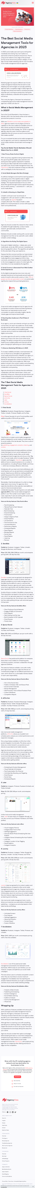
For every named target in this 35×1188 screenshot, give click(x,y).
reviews (3, 447)
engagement (13, 445)
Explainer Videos (5, 1130)
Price (2, 416)
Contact (3, 1127)
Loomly (6, 402)
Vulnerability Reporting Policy (20, 1181)
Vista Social (4, 167)
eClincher (10, 734)
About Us (4, 1118)
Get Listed (4, 1156)
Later (5, 400)
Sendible (7, 394)
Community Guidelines (7, 1176)
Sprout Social (8, 396)
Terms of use (10, 1181)
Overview (4, 1153)
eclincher (7, 398)
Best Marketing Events (6, 1169)
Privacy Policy (5, 1181)
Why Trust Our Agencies (7, 1145)
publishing (6, 445)
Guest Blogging (5, 1174)
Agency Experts (5, 1171)
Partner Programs (5, 1161)
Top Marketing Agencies (7, 1143)
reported (13, 199)
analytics (20, 445)
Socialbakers (8, 404)
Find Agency (4, 1138)
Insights (3, 1120)
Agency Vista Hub (6, 1166)
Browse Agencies (5, 1140)
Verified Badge (5, 1158)
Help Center (4, 1125)
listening (26, 445)
